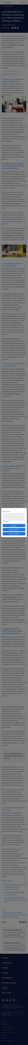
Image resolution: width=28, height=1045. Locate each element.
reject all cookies (14, 529)
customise (14, 525)
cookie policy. (7, 521)
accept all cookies (14, 533)
